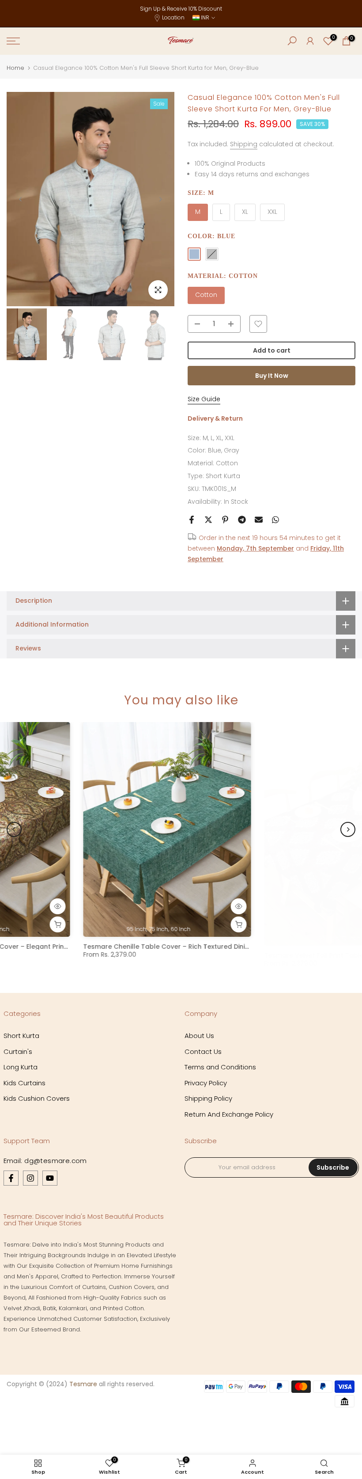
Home (15, 68)
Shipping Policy (208, 1098)
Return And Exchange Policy (229, 1114)
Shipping (243, 144)
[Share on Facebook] (192, 520)
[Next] (160, 199)
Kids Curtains (24, 1082)
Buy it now (271, 375)
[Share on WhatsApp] (275, 520)
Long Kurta (21, 1067)
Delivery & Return (215, 418)
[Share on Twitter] (208, 520)
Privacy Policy (206, 1082)
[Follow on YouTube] (49, 1178)
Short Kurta (223, 475)
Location (173, 17)
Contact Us (203, 1051)
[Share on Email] (259, 520)
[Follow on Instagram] (30, 1178)
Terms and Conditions (220, 1067)
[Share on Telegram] (242, 520)
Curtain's (18, 1051)
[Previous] (20, 199)
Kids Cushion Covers (37, 1098)
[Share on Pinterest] (225, 520)
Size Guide (204, 399)
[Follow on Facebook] (11, 1178)
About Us (199, 1035)
